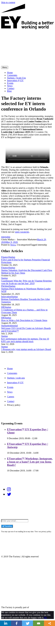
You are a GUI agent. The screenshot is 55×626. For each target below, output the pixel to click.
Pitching (5, 286)
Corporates (12, 75)
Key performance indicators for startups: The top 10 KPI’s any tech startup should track (25, 340)
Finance (5, 257)
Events (10, 83)
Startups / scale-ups (16, 378)
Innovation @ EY (15, 80)
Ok (45, 617)
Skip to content (8, 2)
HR (3, 307)
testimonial (13, 325)
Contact (10, 88)
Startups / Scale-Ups (16, 78)
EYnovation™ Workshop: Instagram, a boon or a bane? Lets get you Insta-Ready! (30, 462)
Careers (10, 396)
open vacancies (22, 232)
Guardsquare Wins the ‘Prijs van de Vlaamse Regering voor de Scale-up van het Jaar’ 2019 (26, 282)
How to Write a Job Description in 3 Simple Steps (24, 320)
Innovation (6, 296)
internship (5, 237)
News (9, 85)
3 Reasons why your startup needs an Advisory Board (26, 349)
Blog (9, 91)
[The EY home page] (27, 28)
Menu (4, 67)
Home (10, 72)
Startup (12, 257)
